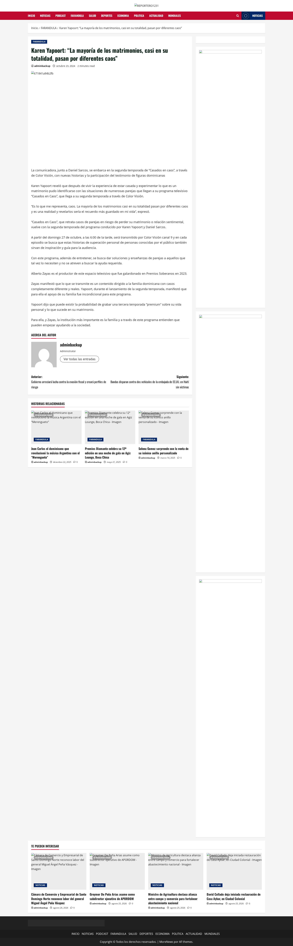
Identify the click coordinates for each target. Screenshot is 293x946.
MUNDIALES (174, 16)
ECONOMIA (123, 16)
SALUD (92, 16)
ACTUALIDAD (156, 16)
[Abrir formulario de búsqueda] (237, 15)
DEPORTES (106, 16)
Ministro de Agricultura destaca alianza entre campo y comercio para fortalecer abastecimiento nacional (173, 898)
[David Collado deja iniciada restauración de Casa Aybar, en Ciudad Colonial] (234, 871)
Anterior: (68, 381)
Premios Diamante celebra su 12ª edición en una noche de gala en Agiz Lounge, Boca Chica (108, 452)
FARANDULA (77, 16)
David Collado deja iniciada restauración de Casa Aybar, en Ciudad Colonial (233, 896)
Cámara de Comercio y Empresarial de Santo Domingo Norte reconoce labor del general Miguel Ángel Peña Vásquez (58, 898)
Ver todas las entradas (79, 359)
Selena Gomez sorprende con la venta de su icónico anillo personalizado (163, 450)
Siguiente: (150, 381)
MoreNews (166, 942)
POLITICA (139, 16)
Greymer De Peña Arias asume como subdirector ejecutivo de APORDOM (112, 896)
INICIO (31, 16)
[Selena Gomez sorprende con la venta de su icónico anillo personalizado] (164, 427)
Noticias (257, 16)
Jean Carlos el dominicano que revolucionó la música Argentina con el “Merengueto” (55, 452)
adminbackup (42, 66)
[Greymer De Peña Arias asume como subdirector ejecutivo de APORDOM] (117, 871)
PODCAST (60, 16)
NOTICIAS (45, 16)
